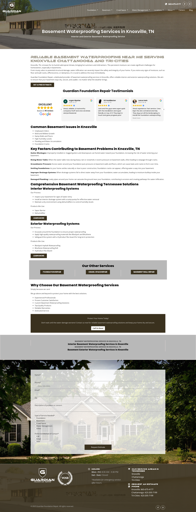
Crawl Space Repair (98, 272)
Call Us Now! (98, 328)
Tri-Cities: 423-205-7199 (142, 495)
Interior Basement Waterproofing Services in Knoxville (98, 344)
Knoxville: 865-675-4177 (142, 489)
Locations (158, 10)
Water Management (140, 10)
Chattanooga (138, 477)
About (170, 10)
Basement (106, 10)
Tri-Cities (136, 480)
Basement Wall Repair (144, 272)
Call (37, 436)
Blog (191, 10)
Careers (182, 10)
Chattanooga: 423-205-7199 (144, 492)
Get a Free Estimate (42, 85)
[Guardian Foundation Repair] (12, 8)
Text (38, 441)
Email (38, 439)
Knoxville (136, 474)
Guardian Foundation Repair (47, 506)
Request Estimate (98, 447)
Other (38, 428)
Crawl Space (121, 10)
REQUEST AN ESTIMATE (144, 484)
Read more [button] (102, 118)
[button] (163, 109)
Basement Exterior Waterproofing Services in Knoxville (98, 349)
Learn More (38, 218)
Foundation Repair (52, 272)
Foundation (91, 10)
